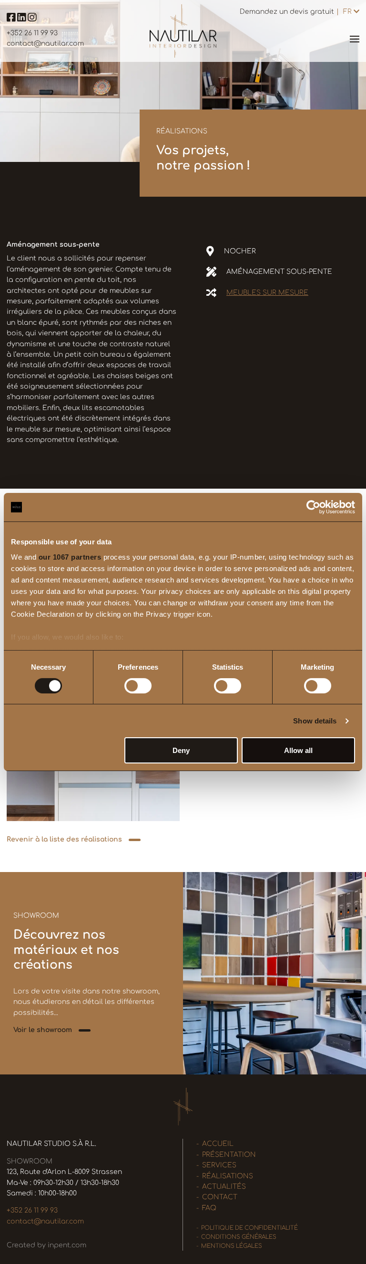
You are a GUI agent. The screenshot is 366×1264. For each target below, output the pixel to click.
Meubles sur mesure (267, 292)
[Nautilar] (183, 30)
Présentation (229, 1154)
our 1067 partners (70, 556)
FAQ (209, 1208)
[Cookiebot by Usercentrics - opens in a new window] (313, 507)
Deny (181, 750)
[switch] (138, 685)
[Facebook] (12, 18)
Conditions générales (238, 1237)
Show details (314, 721)
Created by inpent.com (46, 1245)
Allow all (298, 750)
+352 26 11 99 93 (32, 33)
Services (219, 1165)
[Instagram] (32, 18)
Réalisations (227, 1176)
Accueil (218, 1143)
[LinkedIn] (22, 18)
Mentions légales (231, 1246)
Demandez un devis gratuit (287, 11)
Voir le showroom (42, 1029)
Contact (219, 1197)
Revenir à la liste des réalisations (64, 839)
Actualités (224, 1186)
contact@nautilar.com (45, 43)
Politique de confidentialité (249, 1228)
